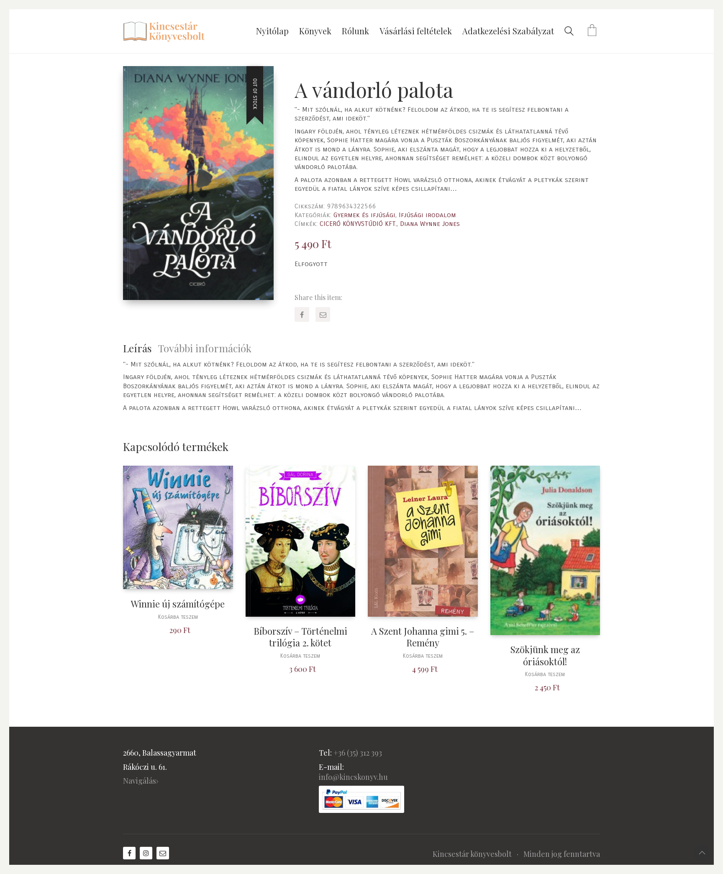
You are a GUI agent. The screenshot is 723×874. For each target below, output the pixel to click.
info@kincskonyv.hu (353, 777)
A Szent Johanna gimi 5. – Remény (422, 637)
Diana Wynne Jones (430, 224)
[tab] (140, 348)
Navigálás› (141, 781)
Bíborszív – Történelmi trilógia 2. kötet (300, 637)
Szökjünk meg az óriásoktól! (545, 655)
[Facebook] (302, 314)
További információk (204, 348)
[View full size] (136, 79)
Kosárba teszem (178, 617)
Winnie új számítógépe (178, 604)
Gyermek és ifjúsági (364, 215)
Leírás (137, 348)
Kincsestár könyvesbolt (472, 854)
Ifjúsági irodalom (427, 215)
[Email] (322, 314)
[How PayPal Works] (361, 799)
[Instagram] (146, 853)
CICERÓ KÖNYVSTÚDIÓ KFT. (358, 224)
